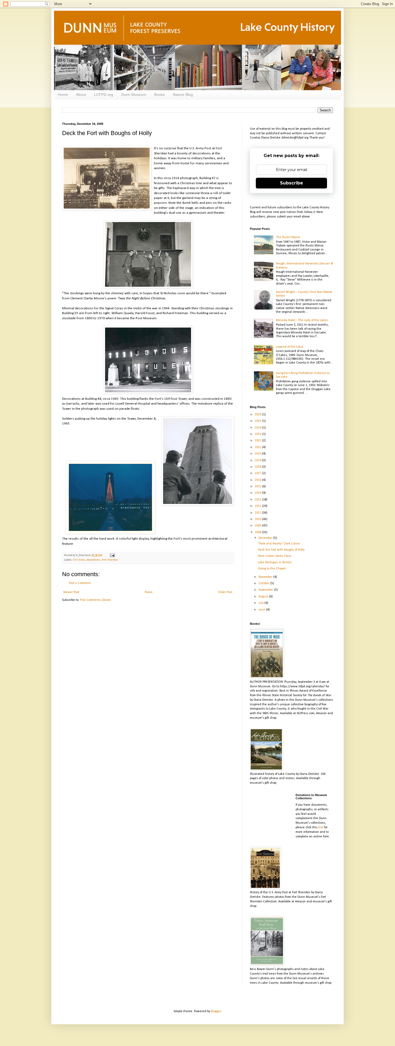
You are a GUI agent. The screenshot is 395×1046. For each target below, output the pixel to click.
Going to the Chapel (272, 568)
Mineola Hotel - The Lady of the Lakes (302, 320)
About (81, 94)
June (262, 609)
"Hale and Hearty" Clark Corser (279, 543)
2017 (258, 473)
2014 (258, 493)
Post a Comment (80, 583)
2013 (258, 499)
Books (159, 94)
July (261, 603)
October (264, 583)
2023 (258, 434)
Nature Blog (183, 94)
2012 (258, 506)
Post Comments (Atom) (95, 600)
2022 (258, 440)
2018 (258, 466)
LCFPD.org (103, 94)
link (320, 827)
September (266, 589)
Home (63, 94)
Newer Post (71, 592)
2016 (258, 480)
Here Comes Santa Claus (274, 556)
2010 (258, 519)
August (263, 596)
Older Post (225, 592)
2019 (258, 460)
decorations (93, 559)
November (265, 577)
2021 (258, 447)
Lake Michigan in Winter (275, 562)
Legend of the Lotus (289, 346)
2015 (258, 486)
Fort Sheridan (110, 559)
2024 (258, 427)
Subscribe (291, 183)
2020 (258, 453)
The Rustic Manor (288, 237)
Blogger (216, 1011)
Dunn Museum (133, 94)
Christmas (79, 559)
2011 (258, 512)
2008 (258, 532)
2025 (258, 421)
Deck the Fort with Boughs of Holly (281, 549)
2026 (258, 414)
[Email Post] (112, 555)
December (265, 538)
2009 (258, 525)
